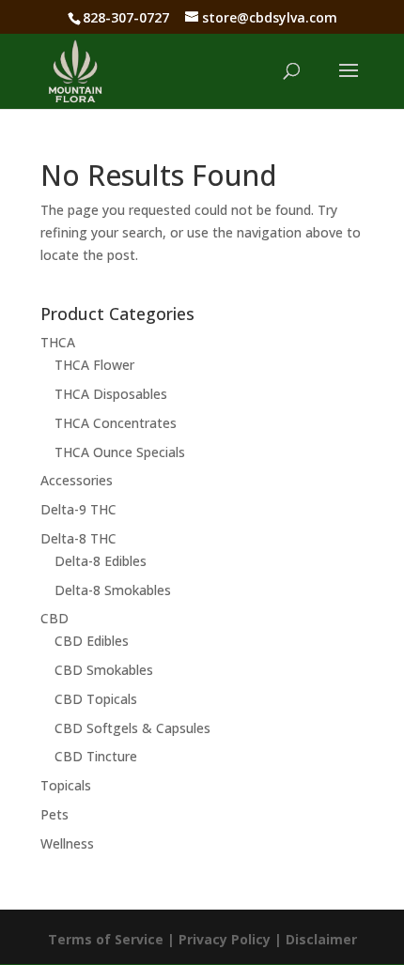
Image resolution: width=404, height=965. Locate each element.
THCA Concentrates (115, 423)
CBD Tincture (95, 756)
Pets (54, 814)
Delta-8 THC (78, 538)
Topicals (65, 785)
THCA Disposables (110, 394)
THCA (57, 342)
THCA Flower (94, 365)
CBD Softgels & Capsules (132, 728)
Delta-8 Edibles (100, 561)
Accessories (76, 480)
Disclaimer (321, 939)
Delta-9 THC (78, 509)
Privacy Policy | (232, 939)
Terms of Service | (113, 939)
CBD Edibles (91, 641)
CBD (54, 618)
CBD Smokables (103, 670)
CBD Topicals (95, 699)
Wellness (67, 843)
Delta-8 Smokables (112, 590)
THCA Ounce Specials (119, 452)
